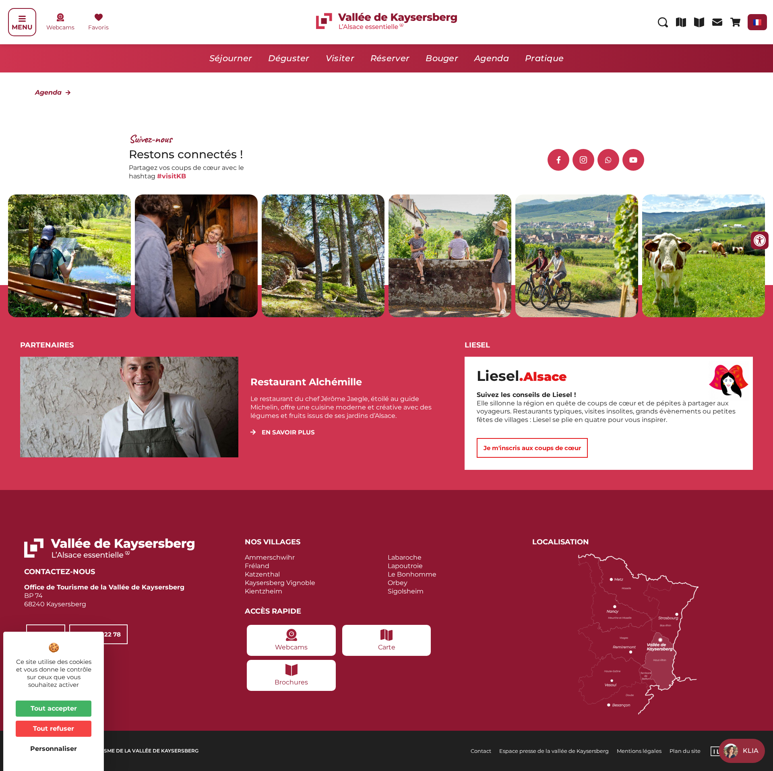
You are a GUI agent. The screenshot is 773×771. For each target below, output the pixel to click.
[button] (282, 432)
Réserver (389, 58)
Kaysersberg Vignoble (280, 583)
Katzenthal (262, 574)
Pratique (544, 58)
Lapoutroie (405, 566)
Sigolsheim (406, 591)
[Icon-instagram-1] (583, 160)
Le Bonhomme (412, 574)
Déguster (288, 58)
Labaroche (405, 557)
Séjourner (230, 58)
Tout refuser (53, 728)
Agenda (491, 58)
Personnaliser (53, 748)
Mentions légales (639, 751)
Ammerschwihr (270, 557)
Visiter (340, 58)
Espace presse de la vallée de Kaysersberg (554, 751)
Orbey (397, 583)
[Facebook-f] (558, 160)
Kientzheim (263, 591)
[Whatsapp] (608, 160)
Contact (481, 751)
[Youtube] (633, 160)
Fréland (257, 566)
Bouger (442, 58)
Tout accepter (54, 708)
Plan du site (685, 751)
